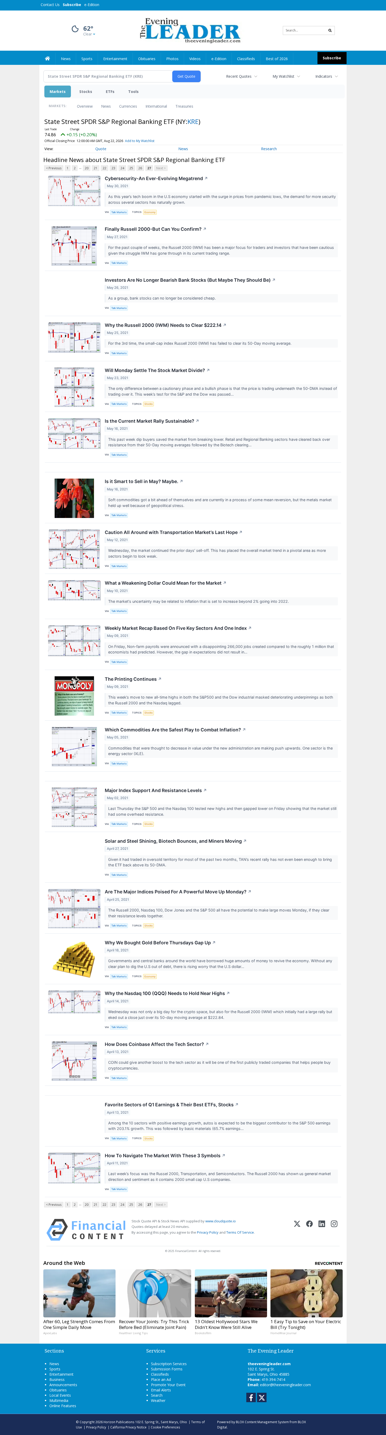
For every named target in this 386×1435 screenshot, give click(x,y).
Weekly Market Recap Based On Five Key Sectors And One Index (178, 628)
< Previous (53, 168)
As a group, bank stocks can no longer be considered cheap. (162, 298)
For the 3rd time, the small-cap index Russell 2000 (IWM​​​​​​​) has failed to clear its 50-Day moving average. (200, 343)
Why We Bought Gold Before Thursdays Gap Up (160, 942)
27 (149, 168)
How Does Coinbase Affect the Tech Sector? (157, 1044)
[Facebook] (309, 1229)
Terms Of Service (240, 1232)
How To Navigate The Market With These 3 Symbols (165, 1155)
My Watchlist (283, 76)
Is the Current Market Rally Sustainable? (152, 421)
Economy (149, 212)
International (156, 106)
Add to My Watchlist (139, 141)
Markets (58, 91)
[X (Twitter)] (297, 1229)
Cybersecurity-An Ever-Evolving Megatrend (156, 178)
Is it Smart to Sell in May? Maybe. (144, 481)
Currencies (128, 106)
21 (95, 168)
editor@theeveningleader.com (285, 1384)
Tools (133, 91)
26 (140, 168)
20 (86, 168)
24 (122, 168)
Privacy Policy (207, 1232)
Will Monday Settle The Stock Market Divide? (157, 370)
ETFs (110, 91)
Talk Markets (119, 212)
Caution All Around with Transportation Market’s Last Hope (174, 532)
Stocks (85, 91)
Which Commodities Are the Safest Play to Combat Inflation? (175, 729)
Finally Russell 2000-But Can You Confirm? (156, 229)
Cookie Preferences (165, 1427)
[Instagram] (334, 1229)
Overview (85, 106)
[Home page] (189, 30)
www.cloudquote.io (220, 1221)
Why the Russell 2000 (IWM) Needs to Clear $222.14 (166, 325)
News (106, 106)
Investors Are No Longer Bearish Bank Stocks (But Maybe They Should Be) (190, 280)
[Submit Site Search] (330, 30)
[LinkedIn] (321, 1229)
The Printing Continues (133, 679)
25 (131, 168)
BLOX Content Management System (262, 1422)
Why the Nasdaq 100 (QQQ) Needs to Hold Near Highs (167, 993)
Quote (100, 148)
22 (104, 168)
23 (113, 168)
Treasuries (184, 106)
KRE (193, 121)
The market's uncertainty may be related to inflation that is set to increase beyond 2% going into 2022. (199, 601)
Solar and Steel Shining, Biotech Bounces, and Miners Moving (176, 841)
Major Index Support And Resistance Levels (156, 790)
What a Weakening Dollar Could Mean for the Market (166, 583)
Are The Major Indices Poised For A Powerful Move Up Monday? (178, 891)
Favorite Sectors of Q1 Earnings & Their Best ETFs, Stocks (172, 1104)
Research (269, 148)
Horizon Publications (118, 1422)
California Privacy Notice (128, 1427)
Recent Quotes (239, 76)
